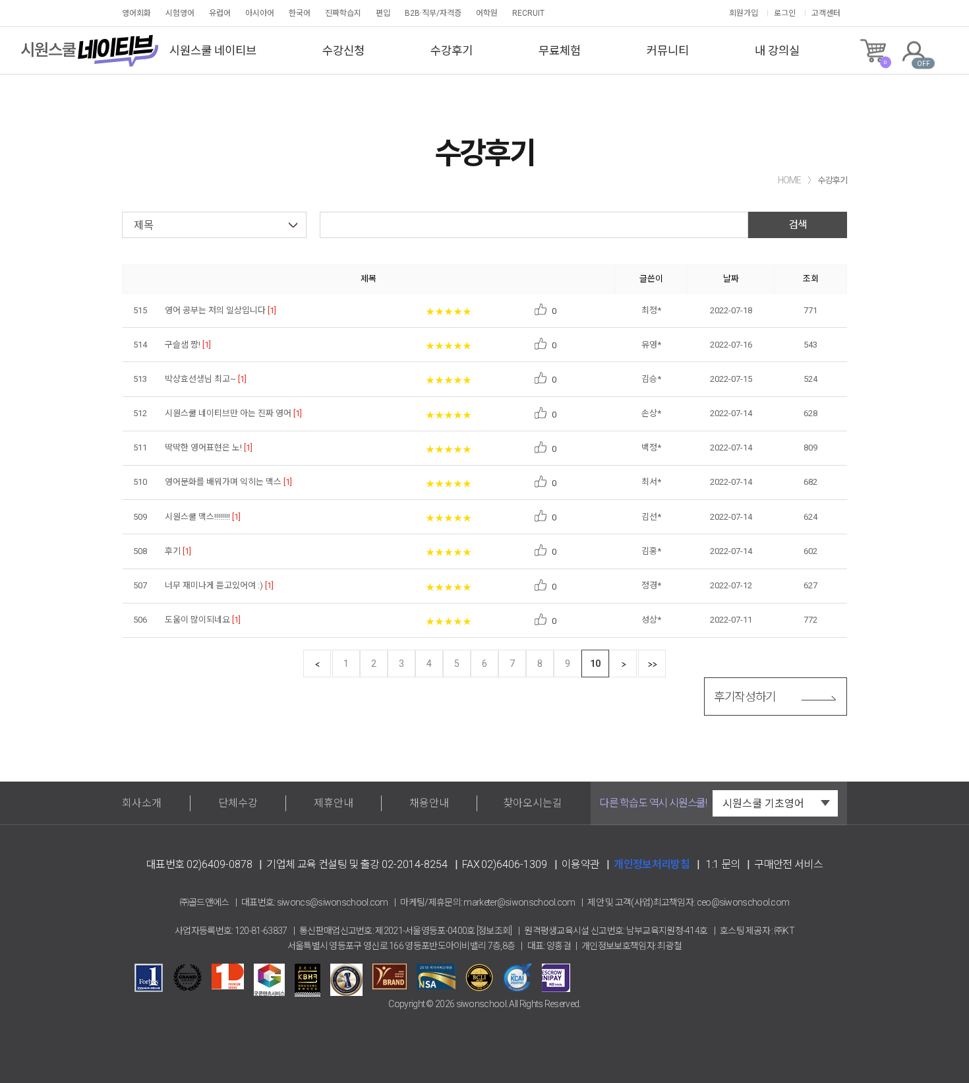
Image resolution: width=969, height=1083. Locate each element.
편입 (383, 13)
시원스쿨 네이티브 (212, 50)
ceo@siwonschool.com (743, 902)
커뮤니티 (668, 50)
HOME (789, 180)
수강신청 (343, 50)
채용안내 (429, 803)
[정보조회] (494, 930)
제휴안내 (333, 803)
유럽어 (220, 13)
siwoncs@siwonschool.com (332, 902)
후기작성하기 (745, 697)
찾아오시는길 (532, 803)
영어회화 (136, 13)
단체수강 (238, 803)
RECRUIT (528, 13)
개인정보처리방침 (652, 864)
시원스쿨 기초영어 (763, 803)
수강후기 (451, 50)
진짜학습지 (343, 13)
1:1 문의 (723, 864)
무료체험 (560, 50)
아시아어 (259, 13)
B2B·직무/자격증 (433, 13)
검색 (797, 224)
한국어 (299, 13)
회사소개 (142, 803)
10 (595, 663)
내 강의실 (777, 50)
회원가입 (743, 13)
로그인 (785, 13)
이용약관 (580, 864)
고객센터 (825, 13)
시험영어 (179, 13)
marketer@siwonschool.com (519, 902)
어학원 (487, 13)
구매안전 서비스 (788, 864)
